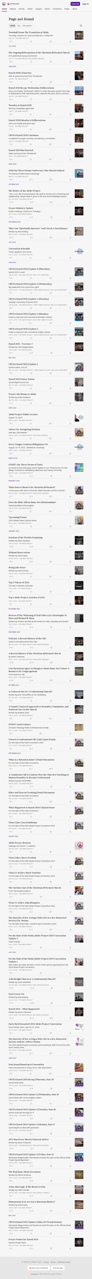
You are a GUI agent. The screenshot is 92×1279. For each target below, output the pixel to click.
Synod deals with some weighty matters (25, 1097)
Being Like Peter (17, 567)
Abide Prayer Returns (20, 842)
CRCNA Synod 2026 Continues (24, 135)
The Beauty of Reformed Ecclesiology (24, 173)
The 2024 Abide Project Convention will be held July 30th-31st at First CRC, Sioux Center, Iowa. (39, 1046)
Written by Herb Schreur (19, 570)
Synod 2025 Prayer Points (21, 379)
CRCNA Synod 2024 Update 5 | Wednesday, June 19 (34, 1094)
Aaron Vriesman (38, 58)
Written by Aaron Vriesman (20, 1012)
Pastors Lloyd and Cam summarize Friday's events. (30, 332)
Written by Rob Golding (18, 231)
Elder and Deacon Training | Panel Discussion (32, 792)
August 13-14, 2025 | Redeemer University (26, 447)
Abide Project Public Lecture (23, 414)
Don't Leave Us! (16, 994)
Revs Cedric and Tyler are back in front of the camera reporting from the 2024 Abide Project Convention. (38, 966)
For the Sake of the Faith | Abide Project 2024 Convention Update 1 (37, 960)
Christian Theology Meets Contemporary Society (28, 727)
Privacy (46, 1262)
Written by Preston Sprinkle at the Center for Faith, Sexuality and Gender (38, 621)
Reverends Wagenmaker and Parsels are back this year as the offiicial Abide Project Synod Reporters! (40, 1226)
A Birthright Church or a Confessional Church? (32, 979)
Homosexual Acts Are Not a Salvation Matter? (32, 1201)
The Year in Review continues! (21, 585)
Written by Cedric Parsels (19, 1190)
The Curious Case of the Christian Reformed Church (35, 887)
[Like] (10, 323)
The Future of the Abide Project (24, 190)
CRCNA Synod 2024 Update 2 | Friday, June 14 (31, 1154)
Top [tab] (18, 26)
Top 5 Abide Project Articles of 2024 (27, 597)
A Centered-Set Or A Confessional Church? (30, 691)
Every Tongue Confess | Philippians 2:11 (28, 444)
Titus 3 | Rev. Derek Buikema (23, 822)
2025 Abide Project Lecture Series (22, 520)
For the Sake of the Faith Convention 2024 (26, 742)
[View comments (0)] (31, 41)
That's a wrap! (14, 941)
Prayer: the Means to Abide (22, 394)
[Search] (81, 25)
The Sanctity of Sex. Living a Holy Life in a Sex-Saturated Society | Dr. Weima (37, 919)
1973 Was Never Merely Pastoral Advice (29, 1139)
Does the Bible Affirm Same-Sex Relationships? (32, 502)
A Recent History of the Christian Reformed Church (35, 653)
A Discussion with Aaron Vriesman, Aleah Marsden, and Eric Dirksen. (37, 490)
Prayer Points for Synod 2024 (23, 1239)
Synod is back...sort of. (18, 367)
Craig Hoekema (42, 435)
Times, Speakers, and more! (20, 252)
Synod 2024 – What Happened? (24, 1009)
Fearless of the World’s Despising (25, 537)
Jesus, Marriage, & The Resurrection (27, 1186)
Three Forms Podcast (41, 290)
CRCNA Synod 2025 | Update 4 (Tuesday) (29, 299)
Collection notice (63, 1262)
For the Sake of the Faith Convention (24, 763)
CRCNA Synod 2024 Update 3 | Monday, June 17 (32, 1124)
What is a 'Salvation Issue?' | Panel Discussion (31, 759)
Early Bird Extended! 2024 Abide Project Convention (35, 1024)
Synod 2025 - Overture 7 (21, 344)
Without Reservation (19, 552)
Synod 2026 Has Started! (21, 150)
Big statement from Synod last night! (24, 287)
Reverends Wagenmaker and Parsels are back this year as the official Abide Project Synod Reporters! (39, 1158)
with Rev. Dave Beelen (18, 432)
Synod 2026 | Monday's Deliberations (27, 120)
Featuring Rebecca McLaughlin (21, 505)
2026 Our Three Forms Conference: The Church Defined (36, 170)
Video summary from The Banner (22, 153)
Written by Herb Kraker (18, 555)
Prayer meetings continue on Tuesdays (24, 211)
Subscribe (75, 4)
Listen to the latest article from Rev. (23, 641)
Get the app (58, 1268)
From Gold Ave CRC (17, 674)
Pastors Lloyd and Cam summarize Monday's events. (30, 317)
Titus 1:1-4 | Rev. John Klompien (24, 902)
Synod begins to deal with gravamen (24, 1127)
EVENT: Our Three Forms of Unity (26, 464)
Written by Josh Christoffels (20, 780)
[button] (4, 9)
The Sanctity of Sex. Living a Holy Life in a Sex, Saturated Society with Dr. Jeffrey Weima (37, 1040)
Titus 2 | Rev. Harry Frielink (22, 857)
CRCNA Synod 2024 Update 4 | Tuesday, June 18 (32, 1109)
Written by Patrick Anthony (20, 1175)
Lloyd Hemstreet (42, 275)
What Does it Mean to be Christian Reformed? (32, 487)
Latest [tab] (12, 26)
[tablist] (21, 25)
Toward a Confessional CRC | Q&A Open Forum (32, 739)
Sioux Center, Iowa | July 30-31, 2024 (24, 1027)
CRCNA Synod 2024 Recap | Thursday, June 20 (31, 1079)
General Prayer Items (17, 1242)
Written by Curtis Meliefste (20, 982)
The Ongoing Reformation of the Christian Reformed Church (39, 52)
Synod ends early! (16, 1082)
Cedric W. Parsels (43, 1193)
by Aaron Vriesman (16, 656)
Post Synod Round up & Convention (26, 1064)
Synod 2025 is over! (17, 272)
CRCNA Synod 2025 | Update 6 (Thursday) (29, 269)
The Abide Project (22, 38)
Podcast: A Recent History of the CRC (27, 638)
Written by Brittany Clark (19, 712)
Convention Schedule (19, 248)
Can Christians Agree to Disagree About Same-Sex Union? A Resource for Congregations (39, 670)
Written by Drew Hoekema (20, 397)
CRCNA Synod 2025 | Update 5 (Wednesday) (30, 284)
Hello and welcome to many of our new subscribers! (30, 1067)
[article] (46, 37)
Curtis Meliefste (42, 985)
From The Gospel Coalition (20, 891)
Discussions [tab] (27, 26)
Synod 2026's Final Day (20, 73)
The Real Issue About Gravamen (24, 1171)
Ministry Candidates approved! (21, 108)
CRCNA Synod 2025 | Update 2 (23, 329)
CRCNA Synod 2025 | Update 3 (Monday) (28, 314)
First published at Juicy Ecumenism (23, 56)
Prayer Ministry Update (21, 208)
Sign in (85, 4)
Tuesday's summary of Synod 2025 (23, 302)
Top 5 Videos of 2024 (19, 582)
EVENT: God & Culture (20, 724)
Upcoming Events (18, 517)
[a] (79, 272)
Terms (53, 1262)
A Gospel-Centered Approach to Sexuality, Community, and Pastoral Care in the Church (39, 708)
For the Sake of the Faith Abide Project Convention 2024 (32, 825)
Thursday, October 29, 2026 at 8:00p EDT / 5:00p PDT (31, 35)
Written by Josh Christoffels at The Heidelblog (27, 695)
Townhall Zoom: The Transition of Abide (29, 32)
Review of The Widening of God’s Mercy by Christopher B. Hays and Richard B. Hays (38, 617)
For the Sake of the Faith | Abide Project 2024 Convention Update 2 (37, 937)
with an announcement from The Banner (25, 76)
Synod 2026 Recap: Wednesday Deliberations (31, 88)
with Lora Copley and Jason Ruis (22, 123)
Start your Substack (40, 1268)
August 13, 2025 (15, 417)
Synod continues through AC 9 (21, 1112)
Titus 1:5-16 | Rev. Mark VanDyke (25, 872)
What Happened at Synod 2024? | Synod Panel (32, 807)
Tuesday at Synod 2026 (20, 105)
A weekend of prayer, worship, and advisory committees (32, 138)
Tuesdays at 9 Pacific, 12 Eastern (22, 846)
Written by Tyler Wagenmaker (21, 347)
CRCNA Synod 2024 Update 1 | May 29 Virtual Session (35, 1222)
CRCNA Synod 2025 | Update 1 (23, 364)
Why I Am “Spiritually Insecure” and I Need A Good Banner (38, 228)
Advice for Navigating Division (24, 429)
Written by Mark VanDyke (19, 540)
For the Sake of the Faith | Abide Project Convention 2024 (32, 924)
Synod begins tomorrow (19, 382)
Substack (34, 1274)
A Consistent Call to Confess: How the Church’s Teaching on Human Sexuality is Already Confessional (39, 776)
